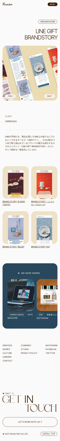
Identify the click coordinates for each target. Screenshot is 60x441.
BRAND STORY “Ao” (40, 247)
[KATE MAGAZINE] (21, 295)
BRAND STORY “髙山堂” (13, 247)
